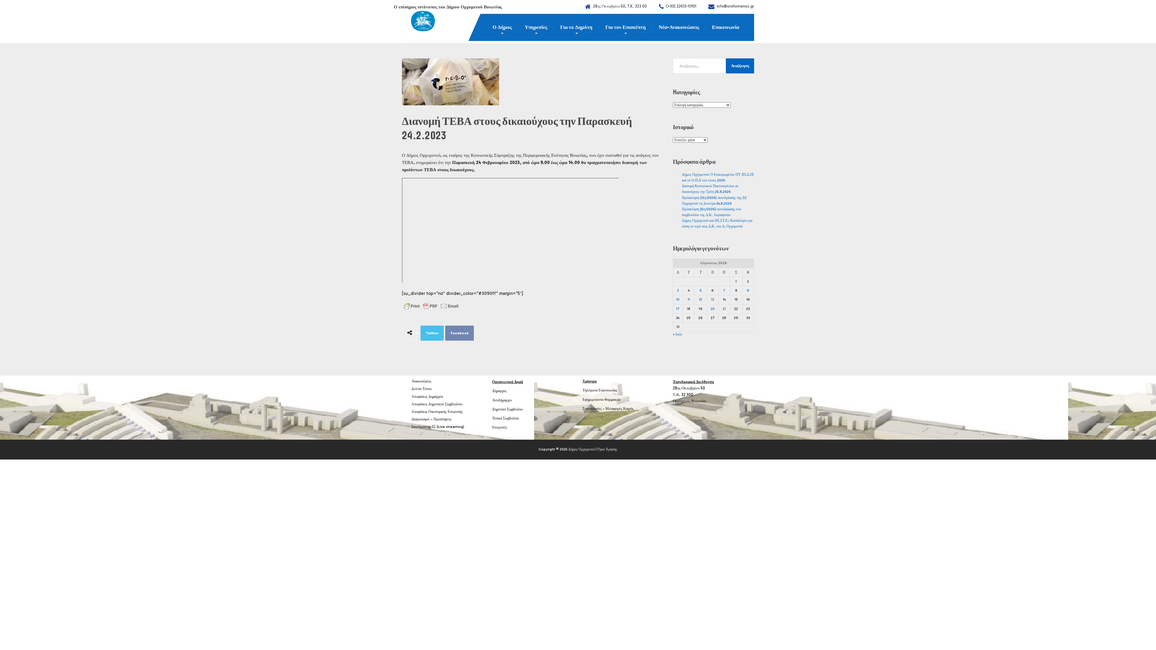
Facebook (460, 333)
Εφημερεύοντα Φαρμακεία (601, 400)
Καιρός (628, 409)
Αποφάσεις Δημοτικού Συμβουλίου (437, 404)
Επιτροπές (499, 427)
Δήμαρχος (499, 391)
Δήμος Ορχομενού (581, 449)
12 (700, 299)
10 (677, 299)
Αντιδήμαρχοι (502, 400)
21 (724, 309)
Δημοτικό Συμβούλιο (507, 409)
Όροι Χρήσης (607, 449)
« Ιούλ (677, 334)
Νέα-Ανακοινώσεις (679, 27)
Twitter (432, 333)
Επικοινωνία (725, 27)
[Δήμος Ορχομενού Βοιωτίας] (418, 22)
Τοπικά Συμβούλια (505, 418)
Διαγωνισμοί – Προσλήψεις (432, 419)
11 (689, 299)
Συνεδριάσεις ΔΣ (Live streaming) (438, 427)
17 (677, 309)
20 (713, 309)
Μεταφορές (613, 409)
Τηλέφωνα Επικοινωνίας (600, 390)
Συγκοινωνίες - (594, 409)
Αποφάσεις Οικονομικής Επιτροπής (437, 412)
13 (712, 299)
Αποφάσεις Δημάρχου (427, 397)
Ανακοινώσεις (421, 381)
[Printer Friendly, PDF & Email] (431, 306)
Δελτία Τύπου (422, 389)
